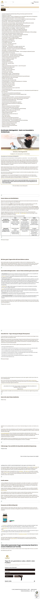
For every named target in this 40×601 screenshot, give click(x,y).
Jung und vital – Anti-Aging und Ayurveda (9, 43)
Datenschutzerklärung (25, 590)
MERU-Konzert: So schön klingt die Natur (9, 111)
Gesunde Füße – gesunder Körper (8, 63)
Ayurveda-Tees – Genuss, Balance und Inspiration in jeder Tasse (13, 21)
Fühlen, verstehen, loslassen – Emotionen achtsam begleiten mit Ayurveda (15, 34)
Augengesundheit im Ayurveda (7, 61)
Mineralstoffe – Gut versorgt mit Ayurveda (9, 50)
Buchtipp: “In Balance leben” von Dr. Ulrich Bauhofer (11, 109)
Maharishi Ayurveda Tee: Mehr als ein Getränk (10, 77)
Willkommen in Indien (6, 126)
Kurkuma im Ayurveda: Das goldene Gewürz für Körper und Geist (13, 17)
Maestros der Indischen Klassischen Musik (9, 122)
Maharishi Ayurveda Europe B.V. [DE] (22, 589)
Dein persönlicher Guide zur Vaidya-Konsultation (10, 37)
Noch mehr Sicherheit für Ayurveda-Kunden (9, 125)
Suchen (3, 9)
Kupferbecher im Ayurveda (6, 15)
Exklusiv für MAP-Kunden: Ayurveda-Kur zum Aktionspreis (12, 103)
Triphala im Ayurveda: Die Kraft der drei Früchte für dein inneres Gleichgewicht (15, 26)
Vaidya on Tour (4, 64)
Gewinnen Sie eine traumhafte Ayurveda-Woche (10, 117)
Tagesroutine (3, 263)
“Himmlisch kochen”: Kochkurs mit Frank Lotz (10, 113)
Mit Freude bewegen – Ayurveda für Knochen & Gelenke (12, 54)
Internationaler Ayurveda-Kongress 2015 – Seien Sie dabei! (12, 99)
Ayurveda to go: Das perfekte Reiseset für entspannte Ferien (12, 33)
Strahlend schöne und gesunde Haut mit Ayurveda (10, 56)
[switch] (37, 597)
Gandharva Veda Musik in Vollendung (8, 124)
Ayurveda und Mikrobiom (6, 60)
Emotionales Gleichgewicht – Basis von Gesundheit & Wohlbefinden (14, 48)
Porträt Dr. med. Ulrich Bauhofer (7, 78)
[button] (20, 581)
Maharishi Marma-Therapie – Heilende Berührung (10, 73)
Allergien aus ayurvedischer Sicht (8, 59)
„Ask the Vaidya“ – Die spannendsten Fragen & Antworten (12, 38)
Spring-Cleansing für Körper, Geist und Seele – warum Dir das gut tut (14, 65)
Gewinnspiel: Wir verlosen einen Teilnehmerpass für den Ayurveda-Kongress (15, 98)
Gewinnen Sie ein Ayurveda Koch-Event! (9, 100)
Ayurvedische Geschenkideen (7, 86)
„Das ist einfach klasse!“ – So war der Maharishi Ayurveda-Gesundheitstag (15, 120)
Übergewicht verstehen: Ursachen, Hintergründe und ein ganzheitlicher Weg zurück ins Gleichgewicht (19, 16)
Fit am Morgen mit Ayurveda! (7, 42)
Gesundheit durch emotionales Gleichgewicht (19, 169)
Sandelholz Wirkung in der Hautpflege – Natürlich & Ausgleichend (13, 28)
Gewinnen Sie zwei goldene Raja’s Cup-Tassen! (10, 107)
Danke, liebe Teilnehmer (6, 116)
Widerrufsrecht (34, 589)
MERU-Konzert (4, 104)
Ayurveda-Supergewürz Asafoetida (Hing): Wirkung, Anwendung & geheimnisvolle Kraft (17, 13)
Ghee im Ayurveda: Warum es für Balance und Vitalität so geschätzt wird (14, 29)
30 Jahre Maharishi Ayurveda (7, 89)
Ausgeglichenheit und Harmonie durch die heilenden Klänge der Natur (14, 94)
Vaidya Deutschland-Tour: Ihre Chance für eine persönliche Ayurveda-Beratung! (16, 76)
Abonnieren (18, 576)
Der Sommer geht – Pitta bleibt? (7, 72)
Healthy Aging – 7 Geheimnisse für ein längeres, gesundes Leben (13, 46)
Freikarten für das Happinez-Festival (8, 85)
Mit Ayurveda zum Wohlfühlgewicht (8, 39)
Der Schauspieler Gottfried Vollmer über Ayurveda (10, 74)
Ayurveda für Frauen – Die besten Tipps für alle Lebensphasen (13, 55)
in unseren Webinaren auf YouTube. (19, 546)
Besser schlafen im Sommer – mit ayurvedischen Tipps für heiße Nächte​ (14, 30)
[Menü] (39, 2)
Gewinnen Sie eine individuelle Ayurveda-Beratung (11, 121)
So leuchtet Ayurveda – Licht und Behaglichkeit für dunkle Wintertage (14, 108)
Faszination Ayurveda (6, 95)
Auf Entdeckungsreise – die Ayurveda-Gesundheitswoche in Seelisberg (14, 81)
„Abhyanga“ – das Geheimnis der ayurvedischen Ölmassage (12, 47)
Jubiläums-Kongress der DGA (7, 112)
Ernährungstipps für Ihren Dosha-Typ (8, 41)
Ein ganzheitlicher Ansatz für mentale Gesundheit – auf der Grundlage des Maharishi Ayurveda (18, 51)
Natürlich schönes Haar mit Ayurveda (8, 52)
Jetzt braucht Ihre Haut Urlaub (7, 68)
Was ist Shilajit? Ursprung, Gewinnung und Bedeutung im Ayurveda (13, 20)
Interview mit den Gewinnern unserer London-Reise (11, 87)
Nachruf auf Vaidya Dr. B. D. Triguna (8, 82)
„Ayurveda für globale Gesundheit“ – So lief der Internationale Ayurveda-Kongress (16, 96)
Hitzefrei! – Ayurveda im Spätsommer (8, 69)
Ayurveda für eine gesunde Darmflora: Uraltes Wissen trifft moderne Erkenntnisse (16, 25)
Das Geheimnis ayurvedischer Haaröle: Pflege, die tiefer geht (12, 24)
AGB (31, 590)
